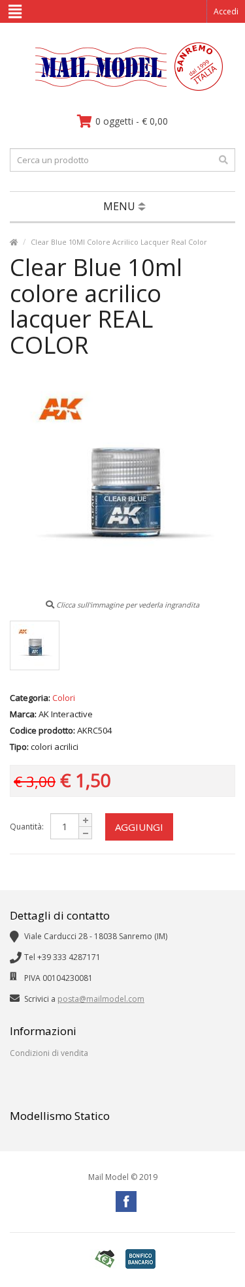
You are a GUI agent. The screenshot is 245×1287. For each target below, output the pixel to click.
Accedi (226, 11)
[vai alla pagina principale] (122, 87)
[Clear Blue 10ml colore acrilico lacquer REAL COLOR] (34, 645)
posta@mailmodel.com (100, 998)
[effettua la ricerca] (223, 160)
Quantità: (27, 826)
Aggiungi (139, 826)
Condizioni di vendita (49, 1053)
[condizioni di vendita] (105, 1259)
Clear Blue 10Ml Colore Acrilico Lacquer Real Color (119, 242)
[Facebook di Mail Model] (126, 1201)
